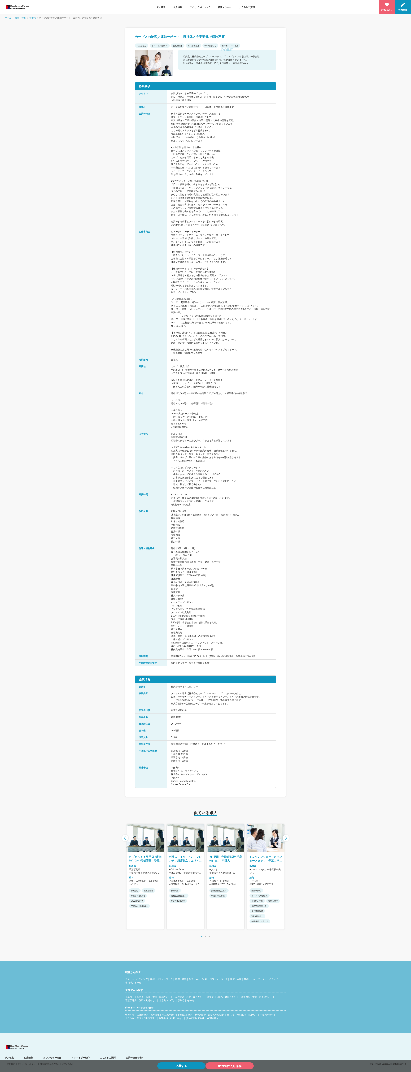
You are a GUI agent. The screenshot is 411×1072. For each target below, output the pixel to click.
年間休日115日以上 (146, 1018)
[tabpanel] (145, 877)
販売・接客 (20, 17)
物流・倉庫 (235, 979)
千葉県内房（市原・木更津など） (256, 997)
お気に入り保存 (231, 1066)
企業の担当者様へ (135, 1057)
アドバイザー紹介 (81, 1057)
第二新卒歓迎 (169, 1014)
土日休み (129, 1018)
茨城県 (181, 1000)
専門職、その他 (133, 982)
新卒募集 (155, 1014)
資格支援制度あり (195, 1018)
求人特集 (177, 7)
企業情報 (28, 1057)
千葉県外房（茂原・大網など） (141, 1000)
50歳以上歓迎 (185, 1014)
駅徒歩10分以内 (216, 1014)
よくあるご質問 (247, 7)
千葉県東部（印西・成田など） (220, 997)
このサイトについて (200, 7)
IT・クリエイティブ (268, 979)
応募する (181, 1066)
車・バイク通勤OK (236, 1014)
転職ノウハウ (224, 7)
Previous (125, 838)
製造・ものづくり (198, 979)
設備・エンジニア (219, 979)
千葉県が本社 (267, 1014)
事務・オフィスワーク (161, 979)
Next (286, 838)
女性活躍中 (200, 1014)
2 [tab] (205, 936)
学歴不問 (129, 1014)
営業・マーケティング (136, 979)
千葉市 (32, 17)
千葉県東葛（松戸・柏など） (187, 997)
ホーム (8, 17)
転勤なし (253, 1014)
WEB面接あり (214, 1018)
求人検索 (161, 7)
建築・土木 (249, 979)
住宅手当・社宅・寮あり (171, 1018)
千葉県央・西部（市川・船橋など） (153, 997)
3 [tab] (209, 936)
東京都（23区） (167, 1000)
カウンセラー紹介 (52, 1057)
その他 (190, 1000)
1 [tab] (201, 936)
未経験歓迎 (142, 1014)
